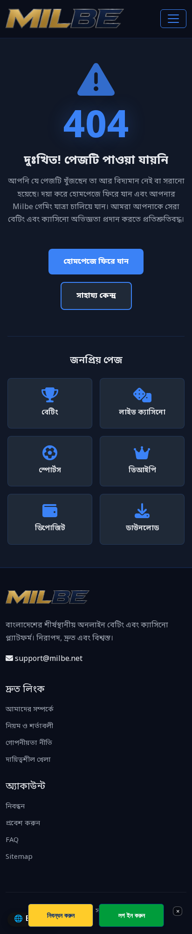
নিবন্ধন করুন (61, 915)
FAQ (12, 840)
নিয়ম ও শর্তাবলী (29, 726)
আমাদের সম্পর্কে (30, 709)
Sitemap (19, 857)
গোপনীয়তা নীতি (29, 743)
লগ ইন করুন (131, 915)
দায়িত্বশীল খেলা (28, 760)
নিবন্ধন (15, 806)
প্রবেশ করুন (23, 823)
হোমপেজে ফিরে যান (96, 262)
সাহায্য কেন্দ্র (96, 296)
